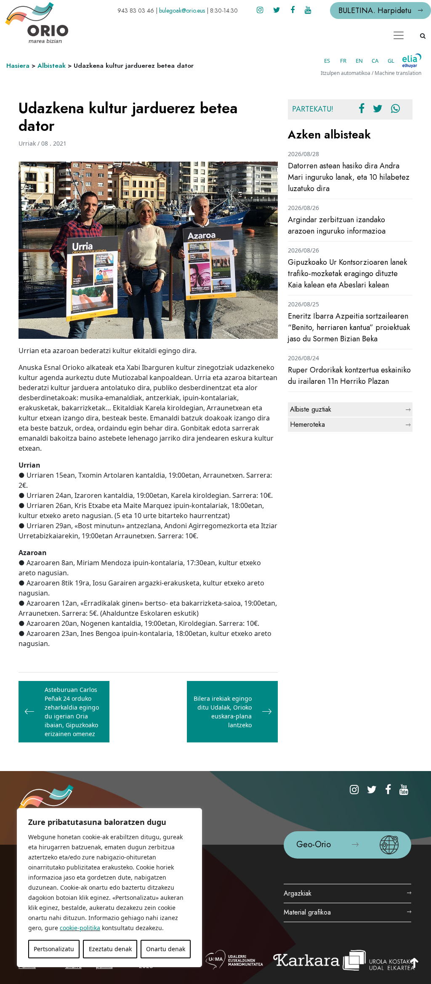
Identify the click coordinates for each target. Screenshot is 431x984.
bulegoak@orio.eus (182, 10)
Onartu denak (165, 949)
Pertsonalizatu (54, 949)
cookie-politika (80, 928)
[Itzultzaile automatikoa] (412, 61)
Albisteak (51, 65)
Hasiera (17, 65)
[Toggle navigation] (398, 35)
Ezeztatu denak (110, 949)
